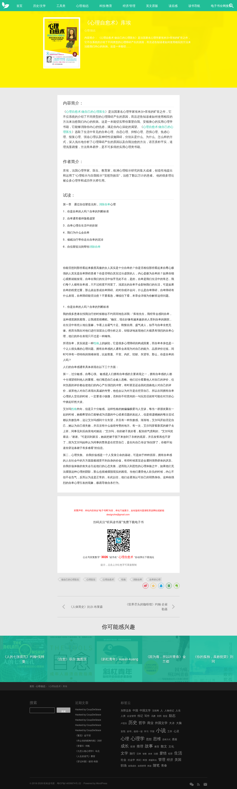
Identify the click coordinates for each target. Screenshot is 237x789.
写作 (147, 716)
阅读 (149, 765)
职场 (124, 765)
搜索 (33, 702)
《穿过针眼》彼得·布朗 (86, 761)
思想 (149, 739)
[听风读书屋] (5, 5)
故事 (149, 746)
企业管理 (131, 715)
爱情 (163, 753)
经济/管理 (129, 6)
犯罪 (170, 753)
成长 (125, 746)
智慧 (145, 753)
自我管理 (142, 765)
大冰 (172, 723)
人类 (123, 716)
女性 (123, 731)
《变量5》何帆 (82, 745)
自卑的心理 (155, 579)
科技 (145, 759)
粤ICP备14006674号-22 (69, 783)
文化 (171, 746)
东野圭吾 (126, 710)
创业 (165, 715)
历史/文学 (39, 6)
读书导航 (194, 6)
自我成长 (132, 765)
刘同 (159, 715)
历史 (132, 722)
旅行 (132, 753)
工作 (169, 731)
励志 (172, 715)
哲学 (142, 722)
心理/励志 (82, 6)
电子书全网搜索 (221, 6)
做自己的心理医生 (93, 111)
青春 (164, 765)
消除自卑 (104, 204)
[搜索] (231, 5)
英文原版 (152, 6)
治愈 (156, 753)
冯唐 (153, 715)
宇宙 (152, 731)
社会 (123, 759)
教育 (156, 746)
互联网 (155, 710)
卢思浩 (124, 723)
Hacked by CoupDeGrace (88, 709)
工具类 (60, 6)
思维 (157, 738)
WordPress (101, 783)
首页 (19, 6)
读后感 (173, 6)
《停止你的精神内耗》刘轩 (88, 740)
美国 (178, 759)
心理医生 (90, 579)
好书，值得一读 (135, 731)
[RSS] (198, 784)
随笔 (156, 765)
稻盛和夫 (153, 760)
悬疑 (174, 739)
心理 (125, 738)
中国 (135, 710)
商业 (150, 722)
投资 (132, 746)
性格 (96, 343)
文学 (124, 753)
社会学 (131, 760)
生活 (178, 753)
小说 (161, 730)
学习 (146, 731)
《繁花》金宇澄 (83, 735)
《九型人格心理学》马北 (87, 750)
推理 (140, 746)
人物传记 (169, 710)
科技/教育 (105, 6)
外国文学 (161, 722)
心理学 (138, 738)
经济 (170, 759)
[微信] (192, 784)
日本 (139, 753)
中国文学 (145, 710)
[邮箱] (205, 784)
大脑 (179, 723)
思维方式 (166, 739)
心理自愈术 (73, 111)
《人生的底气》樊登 (85, 756)
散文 (164, 746)
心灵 (176, 731)
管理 (161, 759)
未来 (150, 753)
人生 (178, 710)
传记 (140, 716)
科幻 (138, 760)
